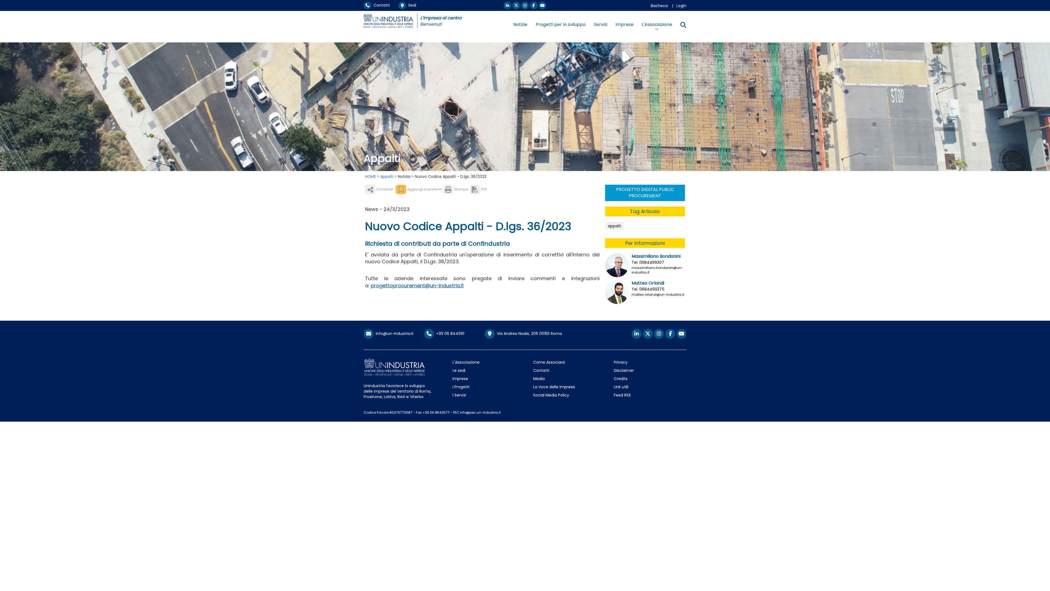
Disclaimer (624, 370)
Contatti (380, 5)
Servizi (600, 24)
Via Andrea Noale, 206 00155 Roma (528, 333)
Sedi (411, 5)
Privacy (621, 362)
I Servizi (459, 395)
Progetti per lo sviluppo (561, 24)
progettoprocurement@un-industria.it (417, 285)
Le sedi (459, 370)
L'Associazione (466, 362)
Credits (621, 378)
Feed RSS (622, 395)
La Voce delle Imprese (554, 387)
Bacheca (659, 5)
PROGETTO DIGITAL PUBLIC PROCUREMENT (645, 192)
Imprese (625, 24)
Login (681, 5)
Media (539, 378)
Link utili (621, 387)
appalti (614, 226)
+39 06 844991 (449, 333)
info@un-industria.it (394, 333)
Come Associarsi (549, 362)
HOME (370, 176)
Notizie (520, 24)
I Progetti (461, 387)
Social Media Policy (551, 395)
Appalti (386, 176)
